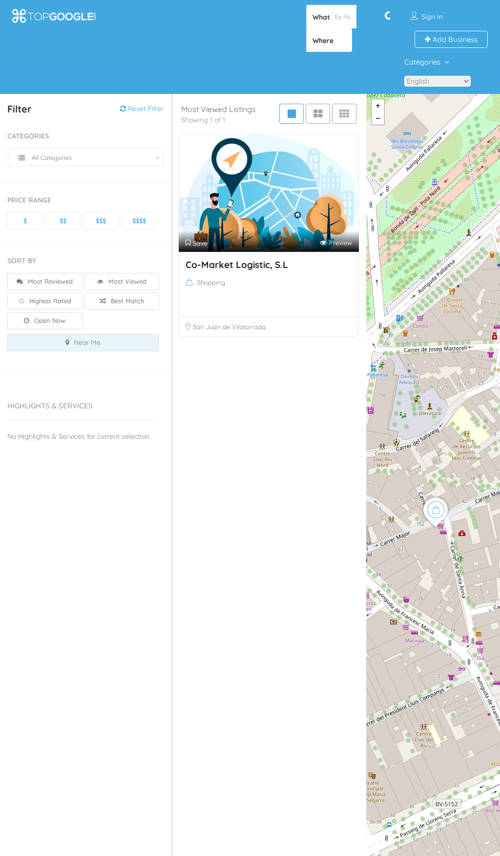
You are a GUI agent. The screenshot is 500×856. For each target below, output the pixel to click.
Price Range (29, 200)
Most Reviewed (49, 281)
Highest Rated (49, 301)
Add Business (454, 39)
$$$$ (139, 221)
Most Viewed (126, 281)
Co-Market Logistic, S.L (237, 264)
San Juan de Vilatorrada (229, 327)
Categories (422, 62)
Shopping (211, 282)
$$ (63, 221)
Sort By (21, 260)
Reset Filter (145, 108)
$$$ (101, 221)
